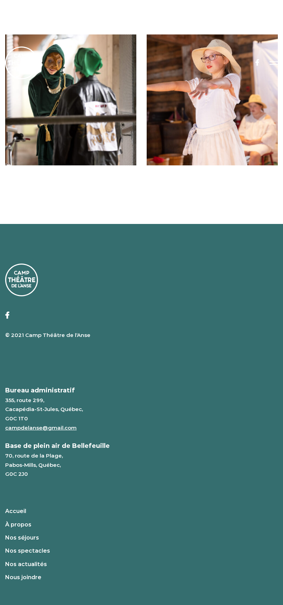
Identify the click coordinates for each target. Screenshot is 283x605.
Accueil (15, 511)
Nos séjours (22, 537)
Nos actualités (26, 564)
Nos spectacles (27, 550)
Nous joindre (23, 577)
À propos (18, 524)
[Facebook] (257, 62)
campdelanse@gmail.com (41, 427)
